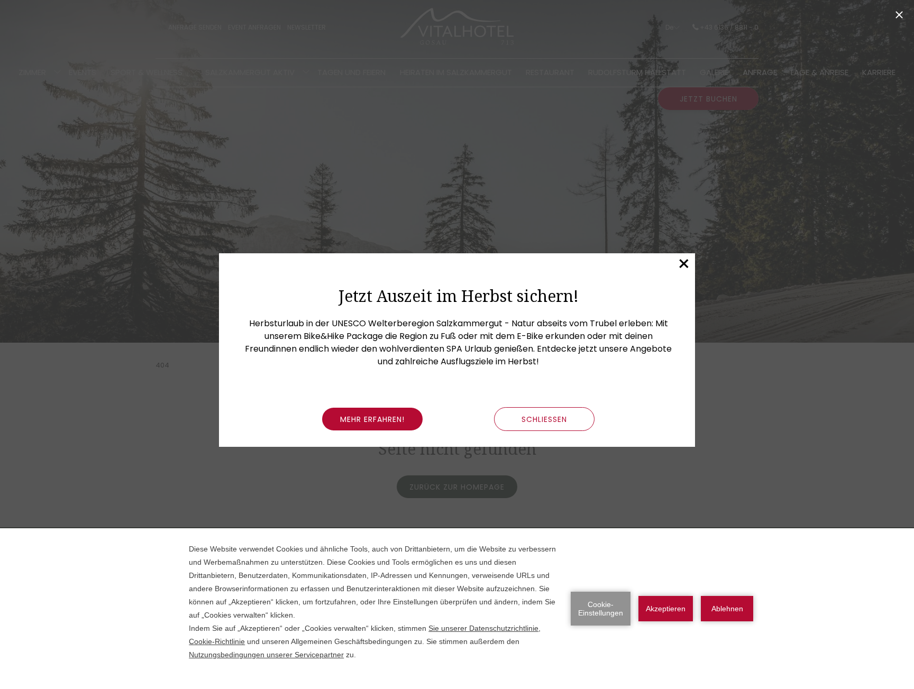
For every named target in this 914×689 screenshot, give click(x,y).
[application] (457, 608)
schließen (544, 419)
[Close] (899, 15)
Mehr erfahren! (372, 419)
